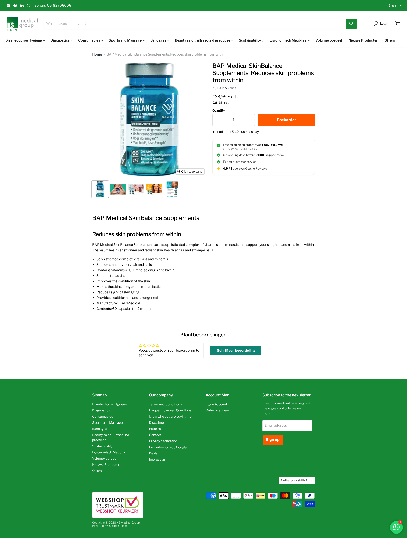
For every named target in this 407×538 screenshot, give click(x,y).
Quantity (218, 110)
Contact (155, 435)
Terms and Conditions (165, 404)
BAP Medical (227, 88)
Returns (155, 429)
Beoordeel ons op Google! (168, 447)
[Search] (351, 24)
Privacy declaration (163, 441)
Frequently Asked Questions (170, 410)
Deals (153, 453)
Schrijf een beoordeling (236, 350)
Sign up (273, 439)
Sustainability (250, 40)
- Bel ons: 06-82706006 (51, 5)
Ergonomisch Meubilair (288, 40)
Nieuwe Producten (363, 40)
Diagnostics (60, 40)
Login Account (216, 404)
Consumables (89, 40)
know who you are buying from (172, 416)
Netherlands (294, 480)
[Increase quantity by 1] (249, 120)
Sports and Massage (125, 40)
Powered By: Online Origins (110, 525)
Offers (390, 40)
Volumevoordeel (328, 40)
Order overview (217, 410)
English (393, 5)
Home (97, 54)
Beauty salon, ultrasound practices (203, 40)
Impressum (157, 459)
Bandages (158, 40)
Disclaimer (157, 423)
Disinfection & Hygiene (23, 40)
